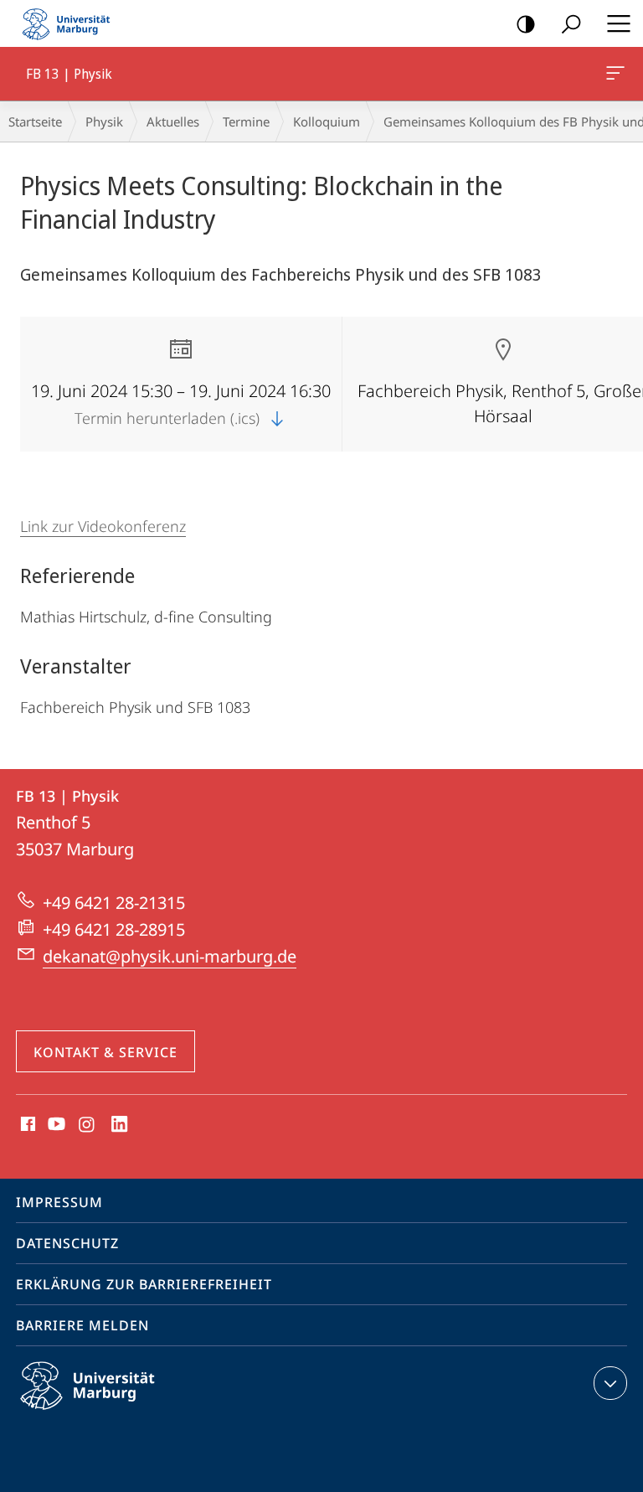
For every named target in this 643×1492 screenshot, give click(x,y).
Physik (104, 121)
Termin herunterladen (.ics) (169, 418)
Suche (571, 23)
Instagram (87, 1125)
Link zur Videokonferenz (103, 526)
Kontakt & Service (105, 1052)
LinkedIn (120, 1125)
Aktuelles (173, 121)
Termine (246, 121)
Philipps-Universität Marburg (116, 1412)
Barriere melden (82, 1325)
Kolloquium (326, 121)
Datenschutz (67, 1243)
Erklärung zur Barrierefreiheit (144, 1284)
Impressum (59, 1202)
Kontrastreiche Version (525, 23)
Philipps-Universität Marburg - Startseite (71, 23)
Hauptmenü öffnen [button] (618, 23)
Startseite (35, 121)
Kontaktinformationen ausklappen (610, 1383)
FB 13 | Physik (618, 74)
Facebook (26, 1125)
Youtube (54, 1125)
